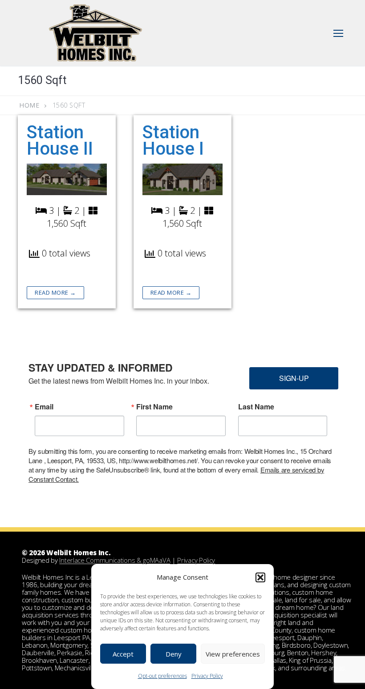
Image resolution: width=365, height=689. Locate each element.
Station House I (173, 140)
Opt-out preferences (162, 676)
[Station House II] (67, 180)
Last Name (256, 406)
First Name (154, 406)
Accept (123, 653)
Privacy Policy (207, 676)
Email (44, 406)
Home (29, 105)
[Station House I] (182, 180)
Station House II (60, 140)
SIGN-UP (294, 378)
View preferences (233, 653)
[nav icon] (338, 32)
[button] (260, 577)
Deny (174, 653)
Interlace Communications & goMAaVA (114, 560)
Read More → (55, 292)
